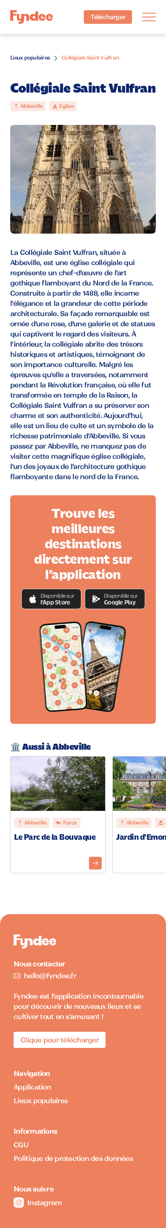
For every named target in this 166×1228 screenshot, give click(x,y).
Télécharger (108, 17)
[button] (51, 599)
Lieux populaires (30, 57)
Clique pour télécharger (59, 1040)
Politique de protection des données (73, 1158)
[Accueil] (31, 17)
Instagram (44, 1202)
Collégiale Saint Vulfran (90, 57)
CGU (21, 1144)
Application (32, 1087)
